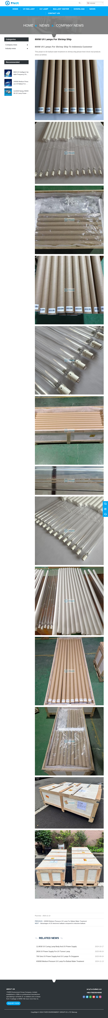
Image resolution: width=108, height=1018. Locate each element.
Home (28, 25)
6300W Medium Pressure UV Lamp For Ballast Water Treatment (65, 921)
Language (92, 3)
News (44, 25)
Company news (69, 25)
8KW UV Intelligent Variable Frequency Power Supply (21, 73)
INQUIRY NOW (13, 1003)
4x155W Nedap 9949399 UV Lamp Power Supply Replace (21, 92)
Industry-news (10, 48)
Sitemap (74, 1012)
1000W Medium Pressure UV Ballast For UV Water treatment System (21, 83)
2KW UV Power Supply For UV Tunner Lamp (53, 951)
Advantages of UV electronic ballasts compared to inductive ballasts (62, 923)
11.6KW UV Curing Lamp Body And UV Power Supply (56, 946)
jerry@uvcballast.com (94, 989)
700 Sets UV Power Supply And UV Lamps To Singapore (57, 956)
